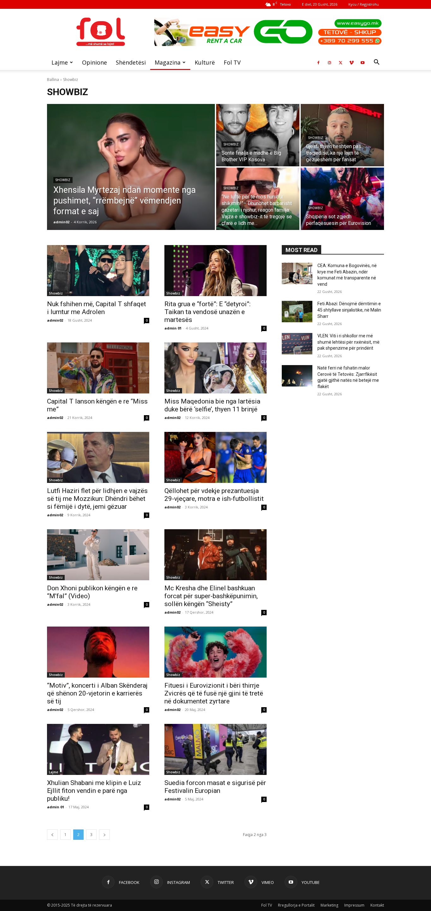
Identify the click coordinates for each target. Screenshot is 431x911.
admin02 (55, 320)
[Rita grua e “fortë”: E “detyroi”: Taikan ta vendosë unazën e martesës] (215, 270)
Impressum (354, 905)
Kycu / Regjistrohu (363, 4)
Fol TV (232, 62)
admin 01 (172, 328)
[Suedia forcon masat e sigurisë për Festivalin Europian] (215, 749)
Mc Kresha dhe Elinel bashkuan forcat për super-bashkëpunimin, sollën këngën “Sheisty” (211, 596)
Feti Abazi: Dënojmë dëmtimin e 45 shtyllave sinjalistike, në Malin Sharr (349, 309)
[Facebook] (318, 62)
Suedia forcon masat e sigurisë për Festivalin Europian (215, 786)
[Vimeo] (351, 62)
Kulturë (205, 62)
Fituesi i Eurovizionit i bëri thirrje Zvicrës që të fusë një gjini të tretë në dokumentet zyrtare (213, 693)
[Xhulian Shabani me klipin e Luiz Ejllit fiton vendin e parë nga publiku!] (98, 749)
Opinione (94, 62)
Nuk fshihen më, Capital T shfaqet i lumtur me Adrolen (96, 308)
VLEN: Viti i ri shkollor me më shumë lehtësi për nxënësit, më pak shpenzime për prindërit (348, 342)
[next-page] (104, 834)
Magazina (167, 62)
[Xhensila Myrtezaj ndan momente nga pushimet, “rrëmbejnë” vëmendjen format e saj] (131, 167)
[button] (376, 63)
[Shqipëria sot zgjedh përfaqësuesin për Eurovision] (342, 199)
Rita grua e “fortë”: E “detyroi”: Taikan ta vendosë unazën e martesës (207, 312)
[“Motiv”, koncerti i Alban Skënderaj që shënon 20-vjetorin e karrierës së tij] (98, 652)
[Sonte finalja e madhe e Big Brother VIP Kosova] (257, 135)
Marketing (329, 905)
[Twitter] (340, 62)
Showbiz (63, 180)
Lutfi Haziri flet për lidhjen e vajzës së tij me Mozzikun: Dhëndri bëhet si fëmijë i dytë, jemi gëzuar (97, 498)
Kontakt (377, 905)
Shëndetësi (131, 62)
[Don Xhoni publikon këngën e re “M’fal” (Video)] (98, 554)
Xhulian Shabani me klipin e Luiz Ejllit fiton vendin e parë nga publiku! (94, 790)
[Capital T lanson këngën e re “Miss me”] (98, 367)
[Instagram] (329, 62)
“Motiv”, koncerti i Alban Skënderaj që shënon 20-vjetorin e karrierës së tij (97, 693)
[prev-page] (52, 834)
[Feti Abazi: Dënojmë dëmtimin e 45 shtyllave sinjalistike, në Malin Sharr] (297, 311)
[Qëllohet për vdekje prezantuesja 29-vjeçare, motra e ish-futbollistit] (215, 457)
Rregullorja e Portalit (296, 905)
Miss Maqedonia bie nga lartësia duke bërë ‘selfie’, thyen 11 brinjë (212, 405)
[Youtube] (362, 62)
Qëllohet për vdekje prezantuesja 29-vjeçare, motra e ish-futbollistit (214, 494)
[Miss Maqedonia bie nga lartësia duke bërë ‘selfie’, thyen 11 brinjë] (215, 367)
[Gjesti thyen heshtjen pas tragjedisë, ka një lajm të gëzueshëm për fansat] (342, 135)
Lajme (59, 62)
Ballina (53, 79)
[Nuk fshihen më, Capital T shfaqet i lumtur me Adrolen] (98, 270)
